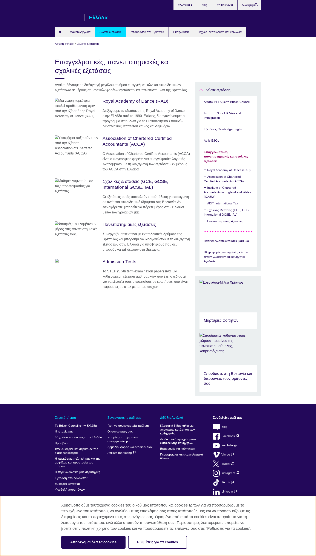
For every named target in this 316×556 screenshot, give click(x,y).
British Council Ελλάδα (67, 17)
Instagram (228, 473)
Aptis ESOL (211, 140)
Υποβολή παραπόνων (70, 489)
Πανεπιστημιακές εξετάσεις (225, 221)
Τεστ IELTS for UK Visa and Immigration (222, 115)
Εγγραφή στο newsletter (71, 478)
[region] (158, 526)
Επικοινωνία (224, 4)
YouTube (227, 445)
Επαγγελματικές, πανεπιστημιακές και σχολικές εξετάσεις (226, 156)
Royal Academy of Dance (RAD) (229, 170)
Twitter (226, 463)
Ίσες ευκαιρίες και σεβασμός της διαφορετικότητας (76, 450)
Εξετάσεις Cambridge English (223, 129)
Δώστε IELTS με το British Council (227, 101)
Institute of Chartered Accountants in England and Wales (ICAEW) (227, 192)
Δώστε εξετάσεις (110, 32)
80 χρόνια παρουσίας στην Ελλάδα (78, 437)
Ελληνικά (184, 4)
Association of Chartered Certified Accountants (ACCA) (224, 179)
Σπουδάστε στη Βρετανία (147, 32)
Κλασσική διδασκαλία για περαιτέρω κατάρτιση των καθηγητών (177, 429)
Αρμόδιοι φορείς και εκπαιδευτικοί (129, 447)
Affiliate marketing (120, 452)
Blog (204, 4)
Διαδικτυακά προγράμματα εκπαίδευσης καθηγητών (178, 441)
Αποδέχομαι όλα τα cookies (93, 542)
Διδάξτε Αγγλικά (171, 417)
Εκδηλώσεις (181, 32)
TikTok (226, 482)
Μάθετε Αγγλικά (80, 32)
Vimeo (226, 454)
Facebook (228, 436)
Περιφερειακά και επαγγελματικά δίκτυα (181, 456)
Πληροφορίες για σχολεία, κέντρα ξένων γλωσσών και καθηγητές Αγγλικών (226, 256)
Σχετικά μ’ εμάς (66, 417)
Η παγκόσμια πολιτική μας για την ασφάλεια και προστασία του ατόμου (77, 462)
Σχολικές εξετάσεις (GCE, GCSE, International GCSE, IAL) (227, 212)
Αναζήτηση (258, 5)
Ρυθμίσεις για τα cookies (157, 542)
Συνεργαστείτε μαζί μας (124, 417)
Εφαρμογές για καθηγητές (177, 448)
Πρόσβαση (62, 443)
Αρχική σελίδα (60, 32)
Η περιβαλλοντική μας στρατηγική (77, 472)
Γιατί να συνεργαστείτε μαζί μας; (128, 425)
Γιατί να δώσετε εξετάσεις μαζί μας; (227, 240)
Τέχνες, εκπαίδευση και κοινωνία (220, 32)
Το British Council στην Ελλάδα (76, 425)
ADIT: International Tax (222, 203)
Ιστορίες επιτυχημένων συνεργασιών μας (122, 439)
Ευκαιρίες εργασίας (67, 483)
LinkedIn (227, 491)
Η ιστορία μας (64, 431)
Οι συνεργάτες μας (120, 431)
